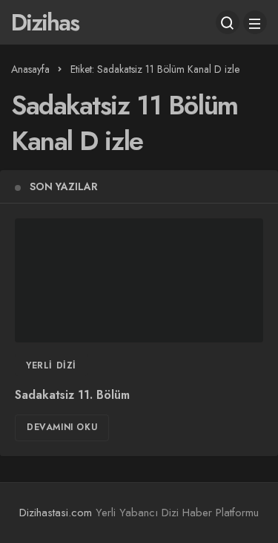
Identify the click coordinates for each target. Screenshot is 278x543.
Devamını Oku (62, 427)
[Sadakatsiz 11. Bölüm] (139, 280)
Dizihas (45, 22)
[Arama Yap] (227, 22)
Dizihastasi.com (55, 512)
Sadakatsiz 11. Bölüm (72, 394)
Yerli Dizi (51, 365)
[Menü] (255, 22)
